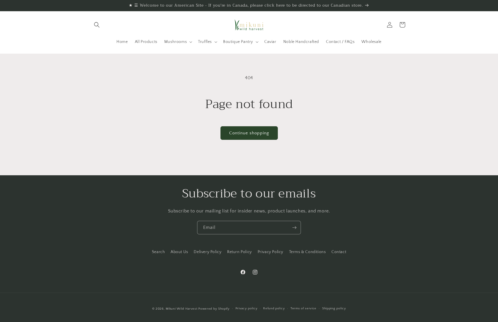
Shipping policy (334, 308)
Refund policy (274, 308)
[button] (96, 24)
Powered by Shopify (214, 308)
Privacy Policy (270, 252)
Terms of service (303, 308)
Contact (338, 252)
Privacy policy (246, 308)
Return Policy (239, 252)
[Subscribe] (294, 227)
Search (158, 252)
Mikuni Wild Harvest (181, 308)
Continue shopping (249, 133)
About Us (179, 252)
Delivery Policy (207, 252)
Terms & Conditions (307, 252)
